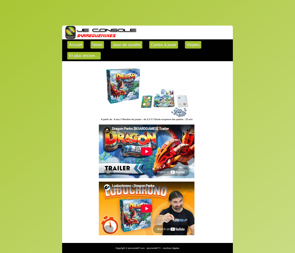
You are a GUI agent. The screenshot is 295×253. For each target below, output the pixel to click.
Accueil (75, 44)
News (97, 44)
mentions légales (171, 248)
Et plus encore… (84, 55)
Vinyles (193, 44)
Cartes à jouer (163, 44)
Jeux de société (127, 44)
